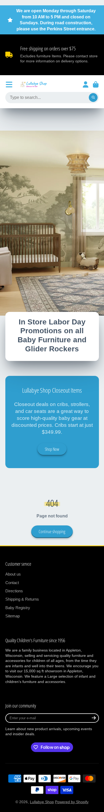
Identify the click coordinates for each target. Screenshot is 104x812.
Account (85, 84)
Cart (96, 84)
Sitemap (12, 616)
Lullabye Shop (42, 802)
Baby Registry (17, 607)
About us (13, 574)
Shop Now (52, 449)
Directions (14, 591)
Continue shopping (52, 531)
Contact (12, 582)
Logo (33, 84)
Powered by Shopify (72, 802)
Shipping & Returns (22, 599)
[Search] (93, 97)
